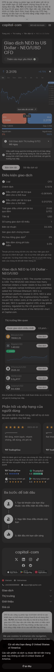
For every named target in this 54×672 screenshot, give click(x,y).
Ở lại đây (27, 666)
